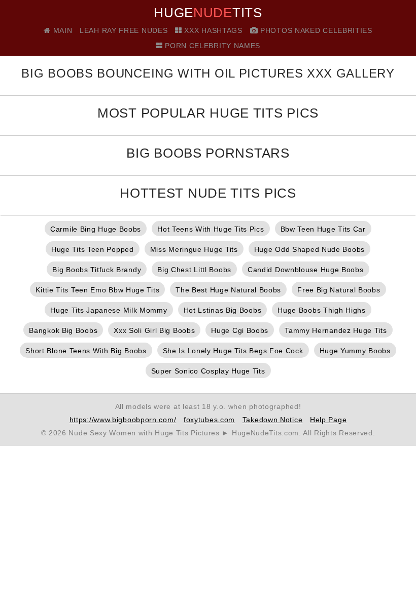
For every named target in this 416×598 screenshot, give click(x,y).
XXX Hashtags (212, 30)
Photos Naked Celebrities (315, 30)
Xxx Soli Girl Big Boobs (154, 330)
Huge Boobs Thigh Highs (321, 310)
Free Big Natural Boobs (338, 290)
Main (61, 30)
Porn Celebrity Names (211, 46)
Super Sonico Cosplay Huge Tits (208, 371)
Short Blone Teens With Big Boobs (85, 351)
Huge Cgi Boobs (239, 330)
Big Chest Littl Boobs (194, 270)
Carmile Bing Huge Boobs (95, 229)
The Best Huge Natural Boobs (228, 290)
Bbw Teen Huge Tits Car (323, 229)
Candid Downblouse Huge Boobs (306, 270)
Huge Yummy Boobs (355, 351)
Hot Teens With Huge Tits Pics (210, 229)
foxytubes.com (209, 420)
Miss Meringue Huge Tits (194, 249)
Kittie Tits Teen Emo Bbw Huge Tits (97, 290)
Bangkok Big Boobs (63, 330)
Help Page (328, 420)
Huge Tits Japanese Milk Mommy (108, 310)
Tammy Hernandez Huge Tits (336, 330)
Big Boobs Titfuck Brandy (96, 270)
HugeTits (208, 12)
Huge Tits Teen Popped (92, 249)
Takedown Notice (272, 420)
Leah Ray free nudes (123, 30)
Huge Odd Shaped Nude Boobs (309, 249)
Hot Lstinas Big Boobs (223, 310)
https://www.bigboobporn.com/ (123, 420)
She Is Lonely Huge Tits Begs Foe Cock (233, 351)
